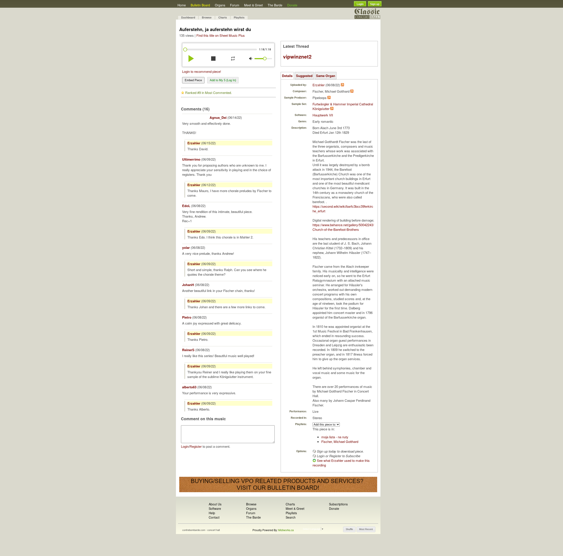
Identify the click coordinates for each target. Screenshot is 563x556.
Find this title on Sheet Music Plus (220, 35)
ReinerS (188, 349)
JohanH (188, 284)
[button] (349, 529)
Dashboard (188, 17)
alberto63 (189, 387)
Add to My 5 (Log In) (223, 80)
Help (212, 513)
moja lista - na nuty (334, 437)
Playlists (239, 17)
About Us (215, 504)
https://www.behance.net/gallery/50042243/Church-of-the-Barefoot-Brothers (343, 227)
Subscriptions (338, 504)
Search (291, 517)
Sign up (374, 4)
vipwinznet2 (297, 56)
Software (215, 508)
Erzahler (193, 143)
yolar (186, 247)
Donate (292, 5)
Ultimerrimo (191, 159)
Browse (207, 17)
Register (196, 446)
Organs (220, 5)
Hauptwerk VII (323, 115)
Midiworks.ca (286, 530)
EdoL (186, 205)
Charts (222, 17)
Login (360, 4)
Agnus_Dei (218, 117)
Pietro (186, 317)
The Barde (275, 5)
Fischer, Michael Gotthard (339, 441)
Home (181, 5)
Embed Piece (193, 80)
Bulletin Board (200, 5)
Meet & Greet (253, 5)
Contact (214, 517)
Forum (234, 5)
